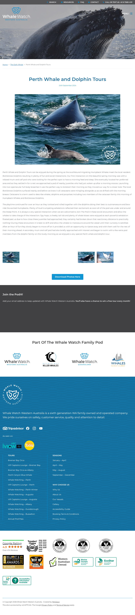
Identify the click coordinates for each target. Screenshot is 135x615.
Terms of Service (63, 605)
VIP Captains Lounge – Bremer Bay (24, 465)
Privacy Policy (59, 519)
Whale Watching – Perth (19, 480)
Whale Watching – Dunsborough (23, 509)
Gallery (56, 504)
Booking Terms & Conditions (66, 514)
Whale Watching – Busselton (21, 514)
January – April (59, 460)
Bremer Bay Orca (16, 460)
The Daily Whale (16, 65)
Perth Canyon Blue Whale (20, 475)
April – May (58, 465)
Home (5, 65)
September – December (64, 475)
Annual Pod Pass (15, 519)
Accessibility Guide (61, 509)
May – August (59, 470)
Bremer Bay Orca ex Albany (21, 470)
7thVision (56, 602)
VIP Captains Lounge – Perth (21, 485)
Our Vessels (58, 499)
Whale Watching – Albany (20, 504)
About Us (57, 494)
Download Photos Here (67, 277)
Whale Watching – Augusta (20, 494)
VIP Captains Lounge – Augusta (22, 499)
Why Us (56, 489)
